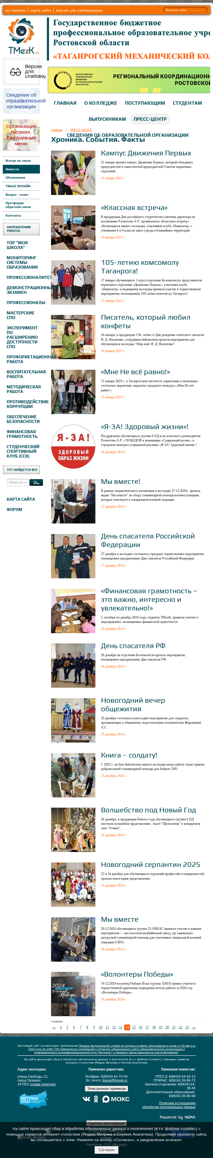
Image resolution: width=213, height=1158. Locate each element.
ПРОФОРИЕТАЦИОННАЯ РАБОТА (23, 359)
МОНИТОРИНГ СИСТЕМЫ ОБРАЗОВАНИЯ (22, 262)
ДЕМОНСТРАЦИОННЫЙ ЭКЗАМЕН (23, 290)
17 (147, 1027)
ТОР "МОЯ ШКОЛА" (17, 245)
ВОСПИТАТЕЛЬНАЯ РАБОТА (23, 374)
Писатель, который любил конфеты (146, 321)
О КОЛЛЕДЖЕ (100, 103)
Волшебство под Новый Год (148, 809)
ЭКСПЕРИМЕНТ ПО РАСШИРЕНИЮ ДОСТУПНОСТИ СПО (22, 337)
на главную (16, 10)
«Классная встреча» (134, 207)
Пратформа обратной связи (18, 205)
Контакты (13, 215)
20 (167, 1027)
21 (174, 1027)
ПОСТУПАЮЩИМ (145, 103)
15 (134, 1027)
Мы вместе (119, 919)
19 (160, 1027)
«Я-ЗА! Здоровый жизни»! (145, 426)
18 (154, 1027)
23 (187, 1027)
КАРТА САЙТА (21, 499)
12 (114, 1027)
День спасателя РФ (133, 645)
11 (107, 1027)
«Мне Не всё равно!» (135, 371)
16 (140, 1027)
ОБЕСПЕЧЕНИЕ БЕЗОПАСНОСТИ (23, 419)
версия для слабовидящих (79, 10)
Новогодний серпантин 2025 (151, 864)
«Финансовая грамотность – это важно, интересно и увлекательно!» (149, 599)
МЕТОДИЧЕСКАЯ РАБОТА (23, 389)
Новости (12, 169)
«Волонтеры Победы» (137, 974)
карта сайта (40, 10)
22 (180, 1027)
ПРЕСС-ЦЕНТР (150, 119)
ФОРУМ (14, 509)
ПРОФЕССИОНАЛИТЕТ (23, 277)
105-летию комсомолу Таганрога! (140, 266)
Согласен (107, 1150)
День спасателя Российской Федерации (148, 540)
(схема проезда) (43, 1084)
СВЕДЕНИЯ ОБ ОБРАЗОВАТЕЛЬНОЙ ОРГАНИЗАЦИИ (128, 135)
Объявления (15, 177)
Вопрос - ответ (17, 195)
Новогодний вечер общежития (133, 704)
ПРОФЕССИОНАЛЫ (23, 302)
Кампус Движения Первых (146, 152)
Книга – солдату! (129, 755)
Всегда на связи (18, 161)
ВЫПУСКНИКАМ (107, 119)
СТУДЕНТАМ (187, 103)
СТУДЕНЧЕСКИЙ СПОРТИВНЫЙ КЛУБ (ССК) (23, 451)
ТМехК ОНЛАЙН (18, 186)
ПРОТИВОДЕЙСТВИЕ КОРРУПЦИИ (23, 404)
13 (120, 1027)
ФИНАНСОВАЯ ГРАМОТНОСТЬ (22, 434)
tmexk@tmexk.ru (114, 1080)
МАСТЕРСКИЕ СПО (20, 315)
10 (100, 1027)
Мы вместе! (121, 481)
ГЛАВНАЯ (65, 103)
